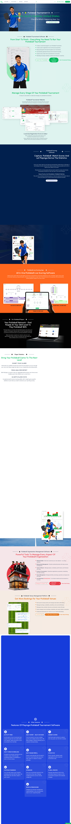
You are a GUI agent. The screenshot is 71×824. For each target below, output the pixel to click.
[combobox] (44, 2)
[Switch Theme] (55, 2)
